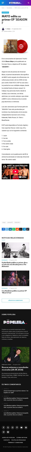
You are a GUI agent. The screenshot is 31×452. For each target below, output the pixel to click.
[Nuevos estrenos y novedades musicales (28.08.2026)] (15, 354)
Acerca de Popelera (8, 437)
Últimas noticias (22, 437)
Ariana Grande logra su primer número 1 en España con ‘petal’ (16, 391)
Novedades (5, 12)
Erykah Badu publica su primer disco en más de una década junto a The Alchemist (14, 264)
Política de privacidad (18, 440)
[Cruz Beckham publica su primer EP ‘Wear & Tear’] (15, 278)
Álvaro (8, 29)
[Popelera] (16, 3)
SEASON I (17, 222)
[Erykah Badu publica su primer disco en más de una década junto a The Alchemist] (15, 250)
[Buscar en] (28, 3)
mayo (4, 222)
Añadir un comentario (15, 300)
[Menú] (3, 3)
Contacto (7, 440)
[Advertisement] (15, 200)
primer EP (10, 222)
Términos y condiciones (15, 442)
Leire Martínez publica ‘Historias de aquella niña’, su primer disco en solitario (16, 399)
